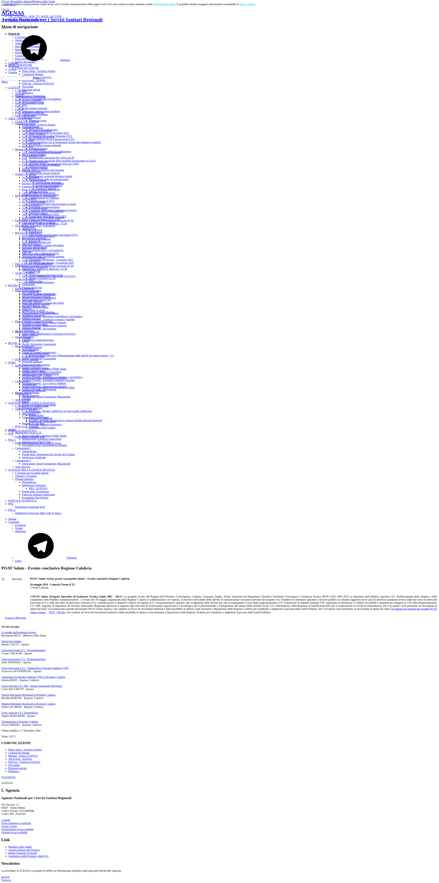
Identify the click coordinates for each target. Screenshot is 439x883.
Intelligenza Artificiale (34, 390)
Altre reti (27, 251)
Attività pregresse (31, 171)
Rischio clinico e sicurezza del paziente (43, 183)
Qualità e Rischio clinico (35, 307)
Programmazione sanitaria (36, 304)
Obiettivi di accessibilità (14, 832)
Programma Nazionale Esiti (30, 436)
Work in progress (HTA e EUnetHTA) (43, 211)
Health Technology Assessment (39, 297)
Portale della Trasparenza (42, 421)
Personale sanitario (32, 300)
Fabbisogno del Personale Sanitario (41, 164)
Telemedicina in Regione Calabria (19, 721)
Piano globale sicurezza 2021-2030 (41, 189)
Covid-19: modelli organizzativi (39, 294)
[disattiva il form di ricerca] (6, 28)
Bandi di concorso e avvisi (29, 103)
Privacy (19, 106)
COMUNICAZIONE (27, 121)
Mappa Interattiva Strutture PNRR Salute (44, 368)
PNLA (12, 439)
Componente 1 (23, 381)
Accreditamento (30, 177)
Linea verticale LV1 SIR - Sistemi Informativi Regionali (31, 686)
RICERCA (14, 285)
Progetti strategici (31, 412)
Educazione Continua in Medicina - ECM (44, 223)
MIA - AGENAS (38, 488)
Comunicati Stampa (32, 127)
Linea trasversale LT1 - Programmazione (23, 650)
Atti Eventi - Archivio (33, 134)
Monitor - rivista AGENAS (36, 130)
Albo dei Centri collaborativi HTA (40, 214)
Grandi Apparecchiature (35, 168)
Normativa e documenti (34, 266)
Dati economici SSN (33, 155)
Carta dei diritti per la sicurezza (38, 192)
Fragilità (26, 338)
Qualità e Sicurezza (25, 174)
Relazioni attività (31, 143)
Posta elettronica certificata (29, 112)
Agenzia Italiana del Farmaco (24, 849)
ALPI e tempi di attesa (34, 180)
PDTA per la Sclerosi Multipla (38, 254)
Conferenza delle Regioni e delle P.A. (28, 856)
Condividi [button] (13, 522)
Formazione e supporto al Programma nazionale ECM (44, 220)
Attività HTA (29, 198)
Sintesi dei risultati (11, 641)
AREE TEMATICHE (20, 118)
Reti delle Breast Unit (33, 248)
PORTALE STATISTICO (22, 430)
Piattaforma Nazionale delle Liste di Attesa (38, 443)
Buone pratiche (30, 334)
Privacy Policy (247, 4)
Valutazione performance (35, 353)
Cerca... (37, 78)
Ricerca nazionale (24, 288)
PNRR (12, 362)
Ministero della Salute (43, 1)
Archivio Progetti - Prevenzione (39, 328)
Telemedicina (29, 384)
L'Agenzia (20, 90)
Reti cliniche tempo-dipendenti (38, 236)
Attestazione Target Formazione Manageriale (46, 396)
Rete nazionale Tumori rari (36, 242)
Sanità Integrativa (24, 279)
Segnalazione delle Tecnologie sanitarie (43, 217)
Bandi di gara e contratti (28, 100)
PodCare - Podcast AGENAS (38, 137)
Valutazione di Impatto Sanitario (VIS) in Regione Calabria (33, 677)
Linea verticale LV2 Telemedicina (19, 712)
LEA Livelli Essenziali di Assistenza (41, 152)
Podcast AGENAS (32, 229)
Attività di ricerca (31, 205)
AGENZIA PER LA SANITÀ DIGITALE (31, 402)
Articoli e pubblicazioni (34, 208)
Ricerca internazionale (27, 331)
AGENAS (52, 16)
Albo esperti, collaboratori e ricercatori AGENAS (48, 276)
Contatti (19, 109)
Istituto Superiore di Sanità (22, 853)
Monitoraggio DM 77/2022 (36, 375)
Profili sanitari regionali (34, 161)
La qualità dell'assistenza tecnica (18, 632)
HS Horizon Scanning (34, 202)
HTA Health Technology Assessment (35, 195)
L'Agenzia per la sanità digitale (32, 406)
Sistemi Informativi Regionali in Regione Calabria (28, 694)
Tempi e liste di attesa (33, 310)
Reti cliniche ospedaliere (28, 232)
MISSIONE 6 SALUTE (28, 365)
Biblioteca (27, 146)
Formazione (28, 226)
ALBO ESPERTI (24, 273)
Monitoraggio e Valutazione (30, 149)
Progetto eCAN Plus (33, 356)
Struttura (19, 93)
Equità (25, 341)
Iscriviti (5, 876)
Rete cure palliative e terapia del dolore (43, 245)
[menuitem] (226, 525)
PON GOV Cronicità (26, 359)
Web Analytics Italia (164, 4)
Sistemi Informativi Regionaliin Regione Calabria (28, 703)
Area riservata (22, 399)
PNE (24, 158)
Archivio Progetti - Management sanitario (44, 325)
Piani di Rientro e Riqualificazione (33, 263)
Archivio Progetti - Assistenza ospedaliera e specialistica (52, 316)
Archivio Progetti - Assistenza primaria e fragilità (48, 319)
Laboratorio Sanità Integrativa (38, 282)
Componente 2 (23, 393)
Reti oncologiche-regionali (36, 239)
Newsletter (28, 140)
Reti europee (29, 350)
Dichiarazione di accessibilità (17, 829)
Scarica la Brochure (15, 617)
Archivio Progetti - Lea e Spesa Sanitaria (44, 322)
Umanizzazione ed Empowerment (40, 186)
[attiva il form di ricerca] (2, 28)
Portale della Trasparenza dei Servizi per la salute (48, 387)
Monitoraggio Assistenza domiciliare (41, 372)
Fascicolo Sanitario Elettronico (45, 424)
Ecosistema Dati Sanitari (42, 427)
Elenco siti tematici (25, 115)
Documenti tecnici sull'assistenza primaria (44, 378)
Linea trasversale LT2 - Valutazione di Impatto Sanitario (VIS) (35, 668)
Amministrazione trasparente (30, 96)
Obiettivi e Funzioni (26, 409)
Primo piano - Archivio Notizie (38, 124)
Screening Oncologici (33, 257)
